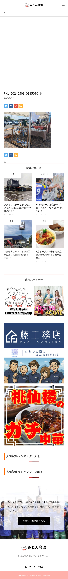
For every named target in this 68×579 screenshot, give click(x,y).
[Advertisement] (34, 55)
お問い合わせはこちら (34, 521)
